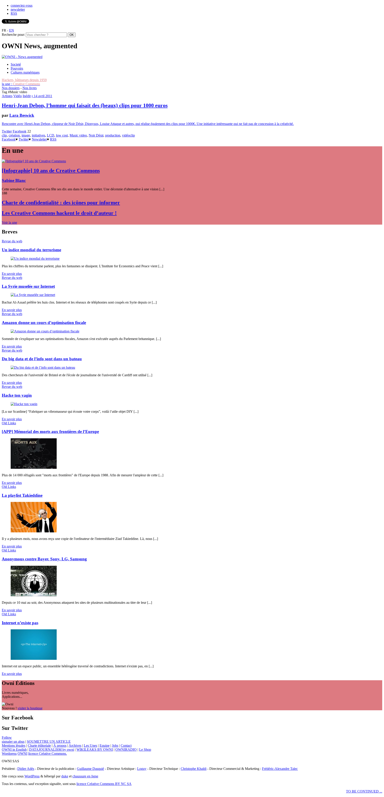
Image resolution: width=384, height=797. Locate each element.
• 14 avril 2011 (42, 96)
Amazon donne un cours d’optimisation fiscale (44, 322)
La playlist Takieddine (22, 495)
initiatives (38, 135)
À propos (59, 745)
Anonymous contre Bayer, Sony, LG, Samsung (44, 559)
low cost (62, 135)
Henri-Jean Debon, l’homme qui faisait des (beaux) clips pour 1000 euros (85, 105)
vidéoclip (128, 135)
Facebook (19, 131)
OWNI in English (14, 749)
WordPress (32, 776)
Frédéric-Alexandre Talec (280, 769)
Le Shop (145, 749)
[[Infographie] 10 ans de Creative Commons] (34, 161)
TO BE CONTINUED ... (364, 791)
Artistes (7, 96)
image (26, 135)
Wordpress (9, 753)
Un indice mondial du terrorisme (31, 250)
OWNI (22, 753)
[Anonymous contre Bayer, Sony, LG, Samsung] (34, 595)
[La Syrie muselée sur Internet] (33, 295)
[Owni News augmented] (22, 57)
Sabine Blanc (14, 180)
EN (11, 30)
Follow (7, 737)
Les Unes (90, 745)
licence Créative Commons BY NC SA (104, 784)
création (14, 135)
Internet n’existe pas (20, 622)
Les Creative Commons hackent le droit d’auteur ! (59, 213)
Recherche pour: (13, 34)
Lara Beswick (21, 115)
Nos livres (29, 88)
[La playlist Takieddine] (34, 531)
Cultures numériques (25, 72)
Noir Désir (96, 135)
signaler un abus (13, 741)
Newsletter (39, 139)
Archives (75, 745)
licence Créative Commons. (47, 753)
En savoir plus (12, 274)
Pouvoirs (17, 68)
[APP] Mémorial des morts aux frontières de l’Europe (50, 431)
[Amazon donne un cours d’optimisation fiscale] (45, 331)
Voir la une (9, 222)
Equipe (105, 745)
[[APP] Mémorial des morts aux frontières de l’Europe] (34, 467)
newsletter (18, 9)
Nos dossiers (11, 88)
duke (64, 776)
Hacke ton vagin (17, 395)
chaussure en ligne (85, 776)
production (112, 135)
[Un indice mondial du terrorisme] (35, 258)
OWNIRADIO (126, 749)
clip (4, 135)
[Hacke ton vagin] (24, 404)
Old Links (9, 423)
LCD (50, 135)
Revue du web (12, 241)
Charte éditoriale (39, 745)
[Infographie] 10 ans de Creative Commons (51, 170)
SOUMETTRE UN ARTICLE (49, 741)
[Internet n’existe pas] (34, 658)
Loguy (141, 769)
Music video (78, 135)
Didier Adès (25, 769)
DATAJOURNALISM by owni (51, 749)
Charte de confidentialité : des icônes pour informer (61, 202)
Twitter (7, 131)
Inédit (27, 96)
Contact (126, 745)
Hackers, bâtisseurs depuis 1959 (24, 80)
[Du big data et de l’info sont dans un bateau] (43, 367)
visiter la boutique (30, 708)
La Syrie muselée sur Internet (28, 286)
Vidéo (17, 96)
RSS (14, 13)
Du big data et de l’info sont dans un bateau (42, 358)
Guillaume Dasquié (90, 769)
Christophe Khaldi (193, 769)
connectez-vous (21, 5)
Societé (16, 64)
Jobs (115, 745)
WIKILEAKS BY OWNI (94, 749)
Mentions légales (13, 745)
